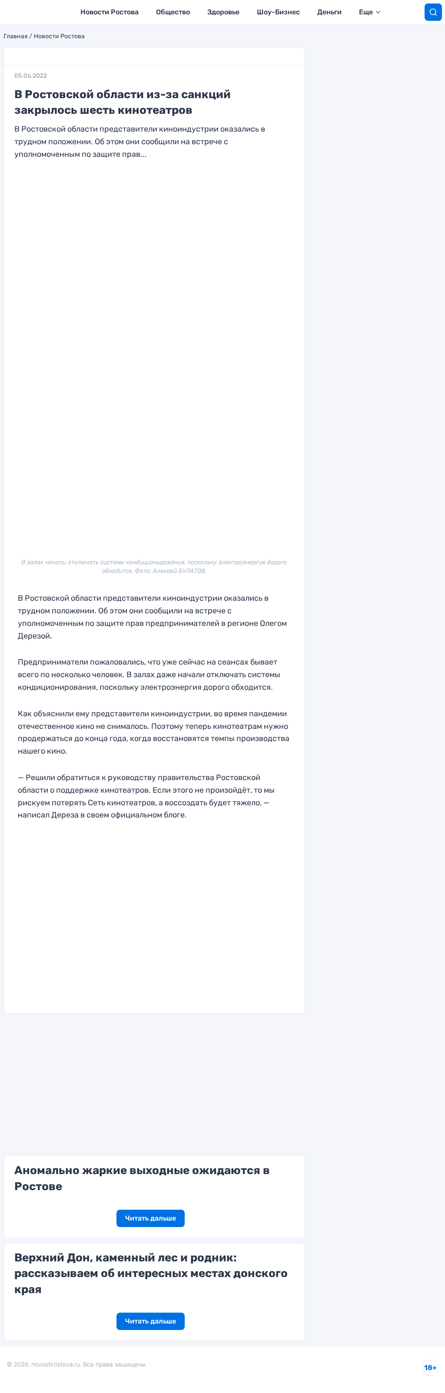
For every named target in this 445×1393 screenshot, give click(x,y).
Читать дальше (150, 1218)
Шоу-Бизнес (278, 12)
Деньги (329, 12)
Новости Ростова (109, 12)
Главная (15, 36)
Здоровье (223, 12)
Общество (173, 12)
